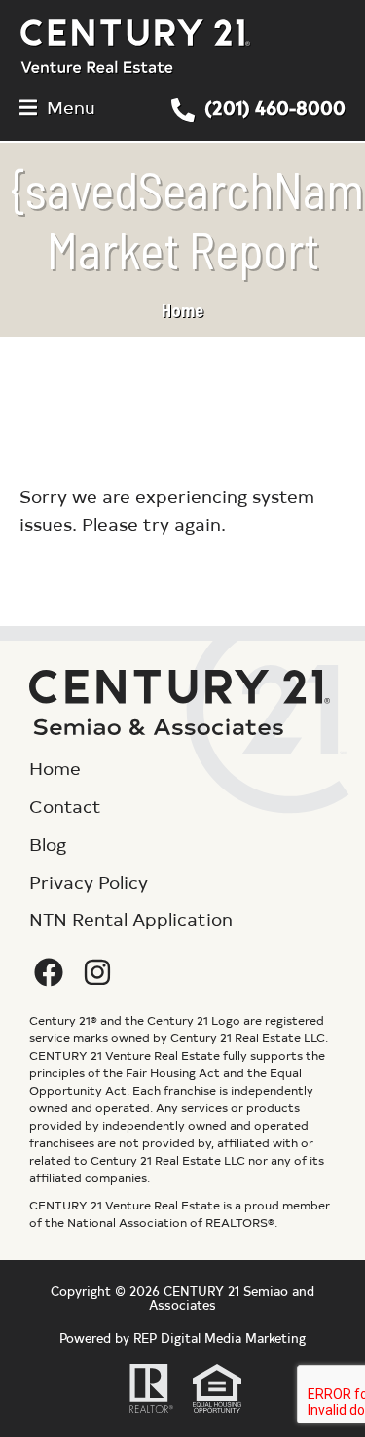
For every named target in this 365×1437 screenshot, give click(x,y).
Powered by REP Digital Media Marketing (182, 1337)
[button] (57, 107)
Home (182, 310)
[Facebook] (48, 972)
